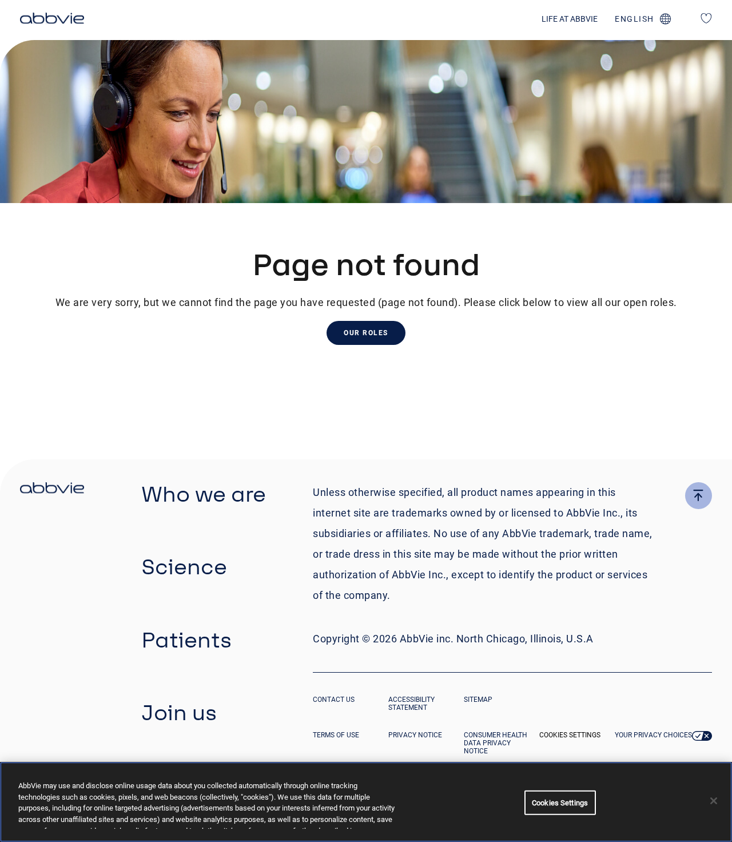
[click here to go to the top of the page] (698, 495)
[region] (366, 802)
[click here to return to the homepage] (52, 20)
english (634, 18)
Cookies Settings (569, 735)
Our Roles (366, 333)
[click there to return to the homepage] (52, 489)
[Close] (713, 800)
